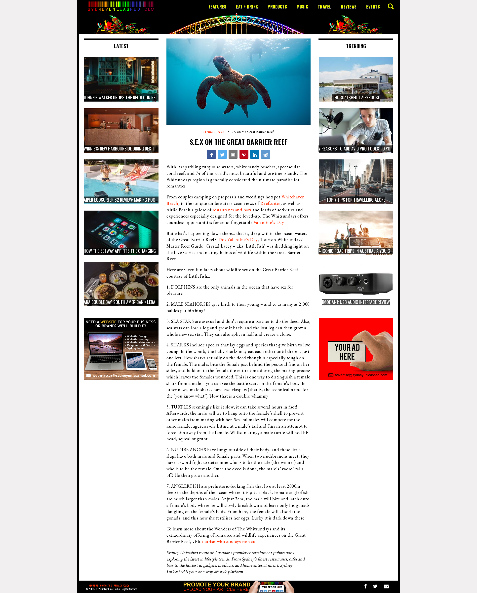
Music (302, 6)
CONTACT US (106, 585)
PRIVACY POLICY (121, 585)
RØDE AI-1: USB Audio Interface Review (356, 302)
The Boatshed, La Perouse (356, 97)
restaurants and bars (232, 210)
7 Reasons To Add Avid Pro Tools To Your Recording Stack (372, 148)
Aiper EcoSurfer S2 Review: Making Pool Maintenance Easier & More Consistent (157, 199)
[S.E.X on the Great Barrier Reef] (211, 154)
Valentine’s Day (269, 222)
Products (277, 6)
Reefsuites (270, 203)
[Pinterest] (243, 154)
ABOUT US (93, 585)
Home (208, 131)
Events (373, 6)
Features (218, 6)
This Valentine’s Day (238, 239)
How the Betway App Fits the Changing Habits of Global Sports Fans (148, 251)
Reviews (349, 6)
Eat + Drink (247, 6)
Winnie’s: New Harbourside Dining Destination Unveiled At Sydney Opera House (155, 148)
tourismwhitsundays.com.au (229, 541)
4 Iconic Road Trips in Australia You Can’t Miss (362, 251)
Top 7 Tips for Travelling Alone (355, 199)
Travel (324, 6)
